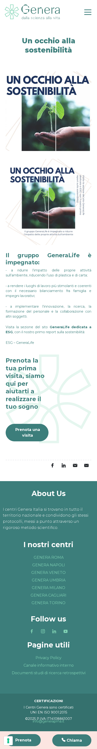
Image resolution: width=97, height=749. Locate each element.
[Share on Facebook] (52, 465)
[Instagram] (43, 631)
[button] (20, 343)
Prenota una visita (27, 432)
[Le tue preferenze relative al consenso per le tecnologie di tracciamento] (8, 740)
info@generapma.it (48, 721)
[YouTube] (65, 631)
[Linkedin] (54, 631)
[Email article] (75, 465)
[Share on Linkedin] (63, 465)
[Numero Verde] (71, 740)
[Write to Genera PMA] (86, 465)
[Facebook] (31, 631)
